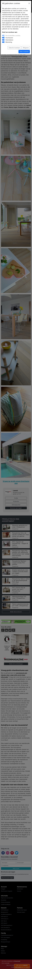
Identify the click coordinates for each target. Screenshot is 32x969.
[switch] (3, 37)
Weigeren (26, 48)
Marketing (9, 42)
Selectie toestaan (14, 48)
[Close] (29, 3)
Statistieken (9, 40)
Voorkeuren (9, 38)
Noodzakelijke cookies (13, 35)
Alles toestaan (24, 51)
